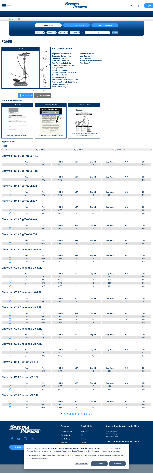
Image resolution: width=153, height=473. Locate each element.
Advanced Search (105, 25)
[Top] (45, 56)
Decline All (117, 464)
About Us (84, 431)
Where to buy (25, 95)
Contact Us (20, 447)
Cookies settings (81, 464)
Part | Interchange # (76, 25)
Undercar (64, 443)
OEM (82, 435)
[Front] (45, 79)
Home (11, 19)
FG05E (18, 19)
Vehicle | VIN (48, 25)
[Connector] (45, 68)
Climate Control (66, 431)
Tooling (83, 439)
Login (148, 6)
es (136, 6)
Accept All (99, 464)
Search (115, 33)
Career (83, 443)
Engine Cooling (66, 435)
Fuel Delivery (65, 439)
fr (141, 6)
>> (90, 414)
